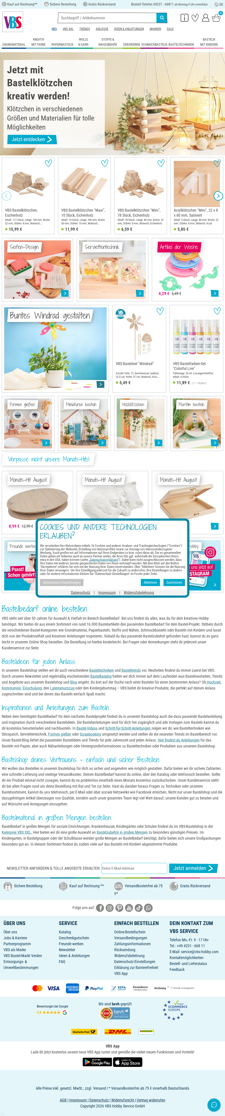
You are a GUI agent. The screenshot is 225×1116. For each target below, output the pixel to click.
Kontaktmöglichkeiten (186, 957)
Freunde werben (71, 943)
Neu (54, 29)
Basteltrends (131, 670)
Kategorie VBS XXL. (17, 832)
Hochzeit (213, 682)
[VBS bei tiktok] (138, 907)
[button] (6, 196)
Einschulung (32, 688)
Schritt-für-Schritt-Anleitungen (128, 728)
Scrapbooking (90, 734)
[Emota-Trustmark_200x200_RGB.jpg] (175, 1010)
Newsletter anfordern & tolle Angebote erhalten (53, 868)
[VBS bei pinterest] (119, 907)
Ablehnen (150, 582)
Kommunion (11, 688)
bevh (116, 1004)
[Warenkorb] (216, 17)
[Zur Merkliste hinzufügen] (48, 163)
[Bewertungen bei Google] (52, 1010)
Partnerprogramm (17, 943)
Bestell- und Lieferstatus (188, 963)
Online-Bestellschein (129, 932)
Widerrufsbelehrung (129, 955)
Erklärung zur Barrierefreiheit (136, 967)
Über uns (10, 932)
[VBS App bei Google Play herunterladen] (98, 1061)
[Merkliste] (195, 17)
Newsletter (67, 949)
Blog (73, 682)
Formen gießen (59, 734)
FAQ (62, 961)
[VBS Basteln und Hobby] (13, 22)
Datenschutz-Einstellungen (134, 961)
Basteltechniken (101, 670)
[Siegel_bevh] (115, 1012)
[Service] (184, 17)
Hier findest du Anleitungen (179, 740)
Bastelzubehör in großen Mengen (122, 832)
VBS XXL (68, 29)
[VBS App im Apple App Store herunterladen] (127, 1061)
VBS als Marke (15, 949)
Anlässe (102, 29)
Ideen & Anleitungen (129, 29)
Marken (155, 29)
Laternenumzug (62, 688)
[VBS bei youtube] (129, 907)
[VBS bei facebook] (100, 907)
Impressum (107, 592)
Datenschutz (80, 592)
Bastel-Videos (87, 728)
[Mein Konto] (205, 17)
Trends (84, 29)
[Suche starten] (161, 17)
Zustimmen (174, 582)
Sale (170, 29)
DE (221, 4)
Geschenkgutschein (74, 938)
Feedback (177, 969)
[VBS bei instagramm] (109, 907)
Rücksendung (124, 949)
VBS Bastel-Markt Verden (23, 955)
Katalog (65, 932)
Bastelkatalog (101, 676)
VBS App (121, 973)
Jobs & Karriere (15, 938)
